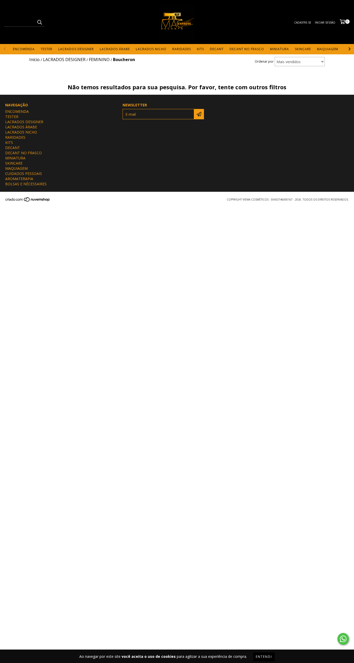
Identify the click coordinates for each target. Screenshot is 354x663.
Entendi (264, 656)
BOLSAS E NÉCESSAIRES (26, 183)
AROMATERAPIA (19, 178)
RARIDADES (181, 49)
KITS (200, 49)
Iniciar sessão (325, 22)
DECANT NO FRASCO (247, 49)
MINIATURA (279, 49)
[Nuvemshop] (28, 201)
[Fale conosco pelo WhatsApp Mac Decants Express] (343, 639)
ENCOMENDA (24, 49)
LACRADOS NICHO (151, 49)
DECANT (217, 49)
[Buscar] (39, 22)
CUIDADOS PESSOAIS (23, 173)
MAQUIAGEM (327, 49)
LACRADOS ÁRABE (115, 49)
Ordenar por (264, 61)
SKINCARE (303, 49)
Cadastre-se (302, 22)
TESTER (46, 49)
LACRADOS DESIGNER (76, 49)
